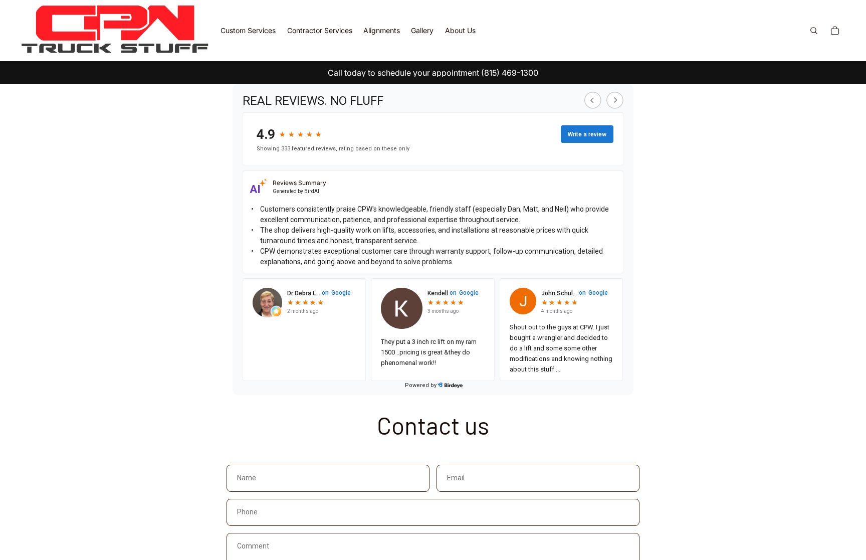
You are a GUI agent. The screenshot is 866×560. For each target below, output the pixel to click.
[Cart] (835, 31)
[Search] (814, 31)
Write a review (587, 134)
